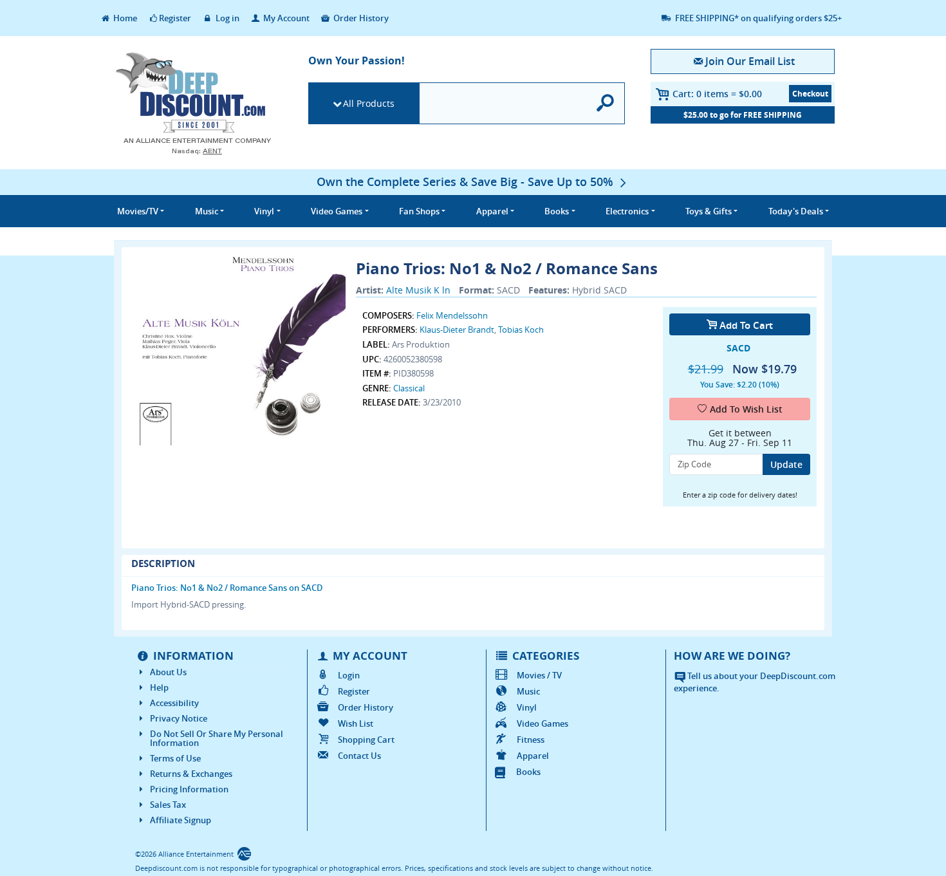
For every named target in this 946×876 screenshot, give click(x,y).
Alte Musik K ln (418, 290)
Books (528, 772)
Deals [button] (795, 211)
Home (124, 18)
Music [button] (206, 211)
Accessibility (174, 702)
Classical (409, 388)
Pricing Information (189, 789)
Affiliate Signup (180, 820)
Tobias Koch (521, 329)
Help (159, 687)
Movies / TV (539, 675)
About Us (168, 671)
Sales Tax (168, 804)
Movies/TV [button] (137, 211)
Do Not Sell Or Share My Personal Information (216, 738)
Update (786, 464)
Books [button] (556, 211)
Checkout (810, 93)
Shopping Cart (366, 739)
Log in (226, 18)
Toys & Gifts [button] (708, 211)
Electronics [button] (627, 211)
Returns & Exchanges (191, 773)
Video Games (542, 723)
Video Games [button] (336, 211)
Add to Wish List (746, 409)
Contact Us (359, 755)
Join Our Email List (749, 61)
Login (349, 675)
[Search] (606, 103)
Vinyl (527, 707)
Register (175, 18)
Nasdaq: (197, 151)
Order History (360, 18)
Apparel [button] (492, 211)
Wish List (355, 723)
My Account (285, 18)
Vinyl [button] (264, 211)
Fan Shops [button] (419, 211)
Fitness (530, 739)
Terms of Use (175, 758)
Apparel (533, 755)
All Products (368, 103)
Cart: (717, 94)
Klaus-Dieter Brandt (457, 329)
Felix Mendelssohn (452, 315)
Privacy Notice (178, 718)
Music (528, 691)
